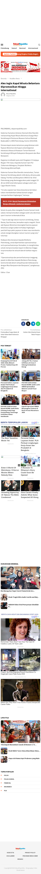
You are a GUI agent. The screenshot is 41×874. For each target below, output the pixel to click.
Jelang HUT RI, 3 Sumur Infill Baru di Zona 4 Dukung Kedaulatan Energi (30, 364)
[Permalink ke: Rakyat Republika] (3, 94)
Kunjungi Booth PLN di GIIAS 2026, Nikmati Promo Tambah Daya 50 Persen (9, 364)
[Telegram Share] (33, 324)
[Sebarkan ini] (23, 324)
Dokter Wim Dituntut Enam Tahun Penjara (31, 332)
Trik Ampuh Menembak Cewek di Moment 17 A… (19, 745)
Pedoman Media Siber (30, 856)
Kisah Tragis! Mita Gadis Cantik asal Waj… (23, 597)
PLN (5, 791)
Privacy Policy (30, 853)
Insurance (8, 787)
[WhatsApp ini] (38, 324)
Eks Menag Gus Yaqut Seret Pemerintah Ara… (18, 591)
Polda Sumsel (9, 779)
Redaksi (20, 859)
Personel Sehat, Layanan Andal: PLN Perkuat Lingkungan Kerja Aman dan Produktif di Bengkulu (9, 387)
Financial (7, 783)
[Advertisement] (20, 20)
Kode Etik (10, 853)
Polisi (6, 775)
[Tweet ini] (28, 324)
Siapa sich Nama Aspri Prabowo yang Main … (23, 759)
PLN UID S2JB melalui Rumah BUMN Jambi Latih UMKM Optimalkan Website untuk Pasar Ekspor (31, 387)
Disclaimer (10, 856)
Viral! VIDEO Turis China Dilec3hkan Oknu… (24, 751)
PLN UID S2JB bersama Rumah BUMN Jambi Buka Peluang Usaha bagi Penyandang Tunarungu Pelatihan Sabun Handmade (10, 411)
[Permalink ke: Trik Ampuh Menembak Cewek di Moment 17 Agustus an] (20, 731)
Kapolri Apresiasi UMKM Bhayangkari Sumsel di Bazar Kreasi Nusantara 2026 (30, 409)
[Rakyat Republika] (20, 44)
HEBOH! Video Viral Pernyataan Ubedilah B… (23, 606)
